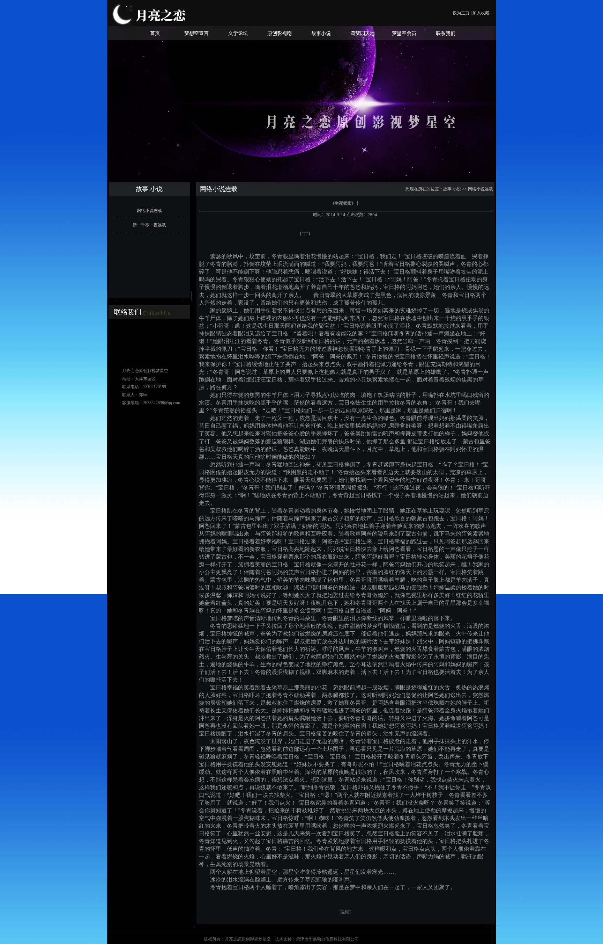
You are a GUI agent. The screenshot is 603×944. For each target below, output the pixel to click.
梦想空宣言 (196, 32)
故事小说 (321, 32)
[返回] (345, 911)
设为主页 (461, 12)
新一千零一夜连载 (149, 225)
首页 (155, 32)
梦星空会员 (404, 32)
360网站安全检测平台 (380, 939)
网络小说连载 (149, 210)
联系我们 (445, 32)
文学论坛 (238, 32)
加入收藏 (480, 12)
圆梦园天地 (362, 32)
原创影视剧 (279, 32)
